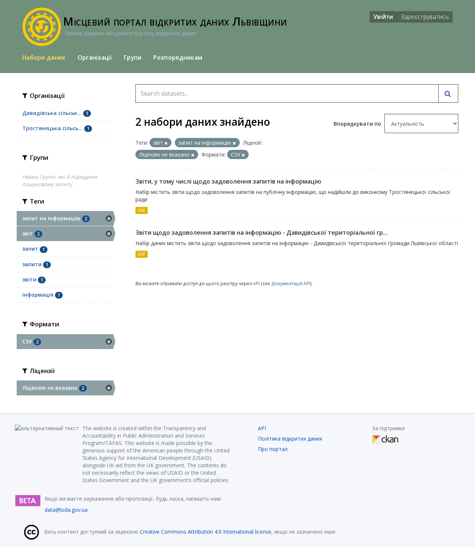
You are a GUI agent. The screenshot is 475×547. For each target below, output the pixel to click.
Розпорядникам (177, 57)
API (256, 283)
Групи (133, 57)
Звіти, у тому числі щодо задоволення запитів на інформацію (228, 181)
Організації (95, 57)
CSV (141, 210)
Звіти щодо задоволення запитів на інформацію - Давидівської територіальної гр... (261, 232)
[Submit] (448, 93)
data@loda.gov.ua (66, 509)
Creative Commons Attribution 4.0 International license (205, 531)
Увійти (383, 17)
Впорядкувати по (358, 123)
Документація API (290, 283)
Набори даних (44, 57)
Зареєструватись (425, 17)
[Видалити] (166, 143)
